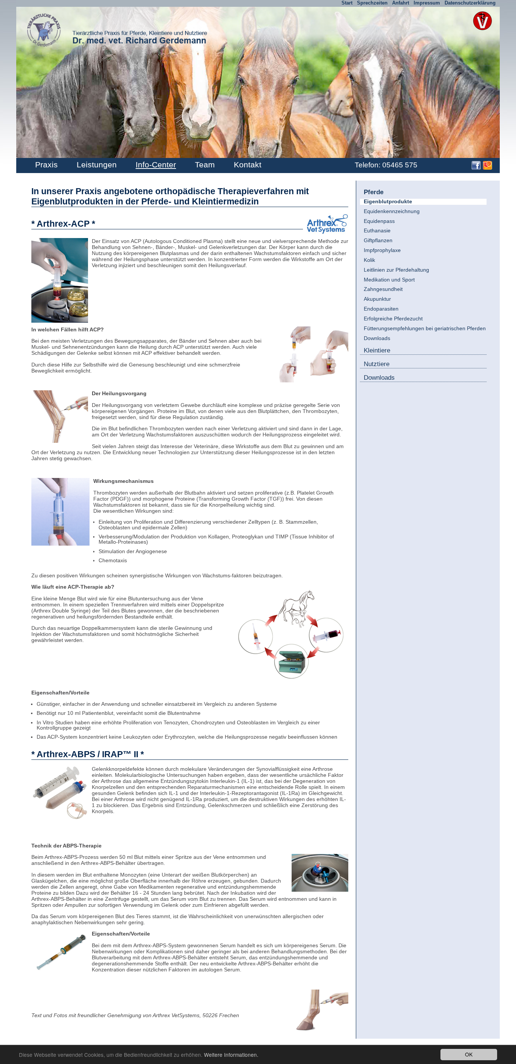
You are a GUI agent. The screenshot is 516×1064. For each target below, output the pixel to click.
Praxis (46, 164)
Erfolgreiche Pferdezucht (393, 319)
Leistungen (97, 164)
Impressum (427, 3)
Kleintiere (377, 350)
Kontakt (247, 164)
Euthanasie (377, 231)
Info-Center (156, 164)
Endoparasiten (381, 309)
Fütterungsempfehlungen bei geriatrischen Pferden (425, 328)
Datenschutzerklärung (470, 3)
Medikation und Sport (389, 280)
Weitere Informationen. (231, 1054)
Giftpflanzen (378, 240)
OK (469, 1054)
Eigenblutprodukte (388, 201)
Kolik (369, 260)
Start (346, 3)
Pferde (373, 191)
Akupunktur (377, 299)
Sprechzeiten (372, 3)
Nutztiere (376, 364)
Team (205, 164)
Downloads (377, 338)
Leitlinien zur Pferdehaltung (396, 270)
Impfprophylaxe (382, 250)
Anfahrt (400, 3)
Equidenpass (379, 221)
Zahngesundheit (383, 289)
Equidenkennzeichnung (392, 211)
